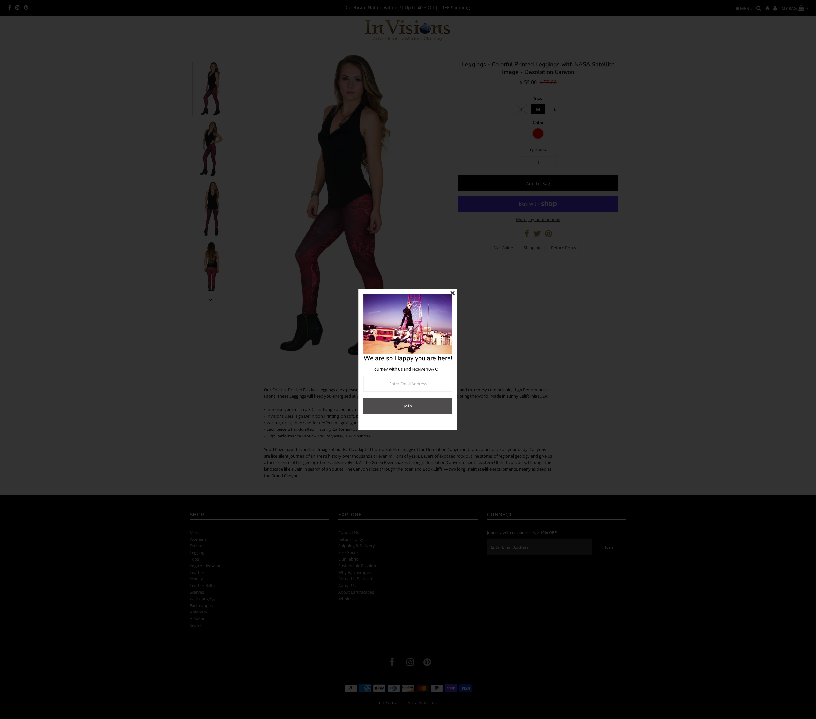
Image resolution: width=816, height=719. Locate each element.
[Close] (452, 293)
